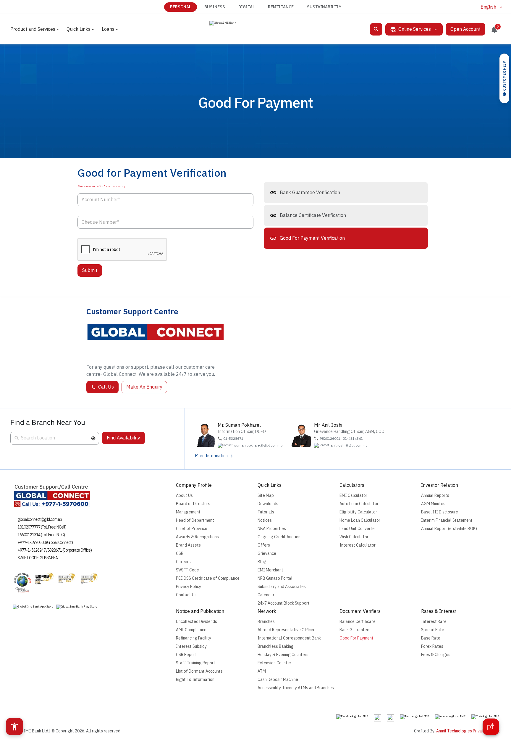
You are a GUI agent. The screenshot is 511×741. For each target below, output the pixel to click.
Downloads (268, 504)
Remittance (281, 7)
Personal (180, 7)
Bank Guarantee (354, 630)
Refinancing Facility (193, 638)
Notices (265, 520)
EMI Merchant (270, 570)
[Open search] (376, 29)
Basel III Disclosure (439, 512)
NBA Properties (272, 529)
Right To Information (195, 679)
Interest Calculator (357, 545)
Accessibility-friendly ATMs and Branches (296, 688)
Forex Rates (432, 646)
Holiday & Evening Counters (283, 655)
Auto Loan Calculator (359, 504)
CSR (179, 553)
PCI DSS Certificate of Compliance (208, 578)
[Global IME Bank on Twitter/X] (414, 716)
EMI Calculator (353, 495)
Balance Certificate (357, 621)
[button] (93, 438)
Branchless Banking (276, 646)
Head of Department (195, 520)
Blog (262, 562)
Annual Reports (435, 495)
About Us (184, 495)
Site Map (266, 495)
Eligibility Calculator (358, 512)
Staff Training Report (195, 663)
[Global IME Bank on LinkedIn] (390, 718)
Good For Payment (356, 638)
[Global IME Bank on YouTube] (450, 716)
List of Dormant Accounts (199, 671)
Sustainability (324, 7)
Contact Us (186, 595)
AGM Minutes (433, 504)
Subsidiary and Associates (282, 587)
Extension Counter (274, 663)
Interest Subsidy (191, 646)
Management (188, 512)
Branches (266, 621)
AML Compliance (191, 630)
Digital (246, 7)
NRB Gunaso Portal (275, 578)
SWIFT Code (187, 570)
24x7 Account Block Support (284, 603)
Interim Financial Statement (447, 520)
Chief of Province (191, 529)
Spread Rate (432, 630)
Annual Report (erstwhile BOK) (449, 529)
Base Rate (430, 638)
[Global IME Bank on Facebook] (352, 716)
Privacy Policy (188, 587)
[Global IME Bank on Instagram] (377, 718)
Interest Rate (434, 621)
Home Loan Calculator (359, 520)
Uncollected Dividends (196, 621)
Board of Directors (193, 504)
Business (214, 7)
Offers (264, 545)
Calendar (266, 595)
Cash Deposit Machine (278, 679)
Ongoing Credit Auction (279, 537)
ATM (262, 671)
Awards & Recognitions (197, 537)
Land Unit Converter (357, 529)
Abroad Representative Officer (286, 630)
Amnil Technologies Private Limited (468, 731)
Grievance (267, 553)
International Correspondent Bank (289, 638)
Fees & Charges (435, 655)
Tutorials (266, 512)
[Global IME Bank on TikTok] (485, 716)
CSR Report (186, 655)
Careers (183, 562)
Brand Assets (188, 545)
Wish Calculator (353, 537)
